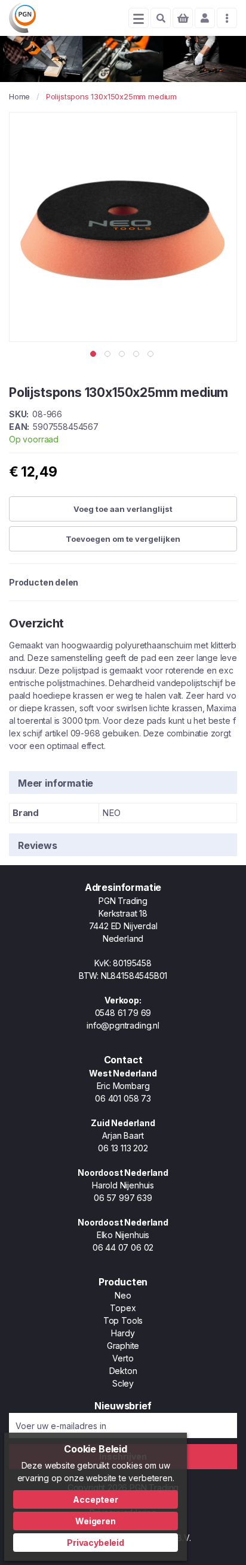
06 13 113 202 (123, 1148)
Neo (123, 1295)
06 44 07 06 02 (123, 1247)
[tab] (123, 782)
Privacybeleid (95, 1542)
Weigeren (95, 1521)
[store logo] (22, 18)
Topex (123, 1308)
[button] (94, 354)
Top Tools (123, 1320)
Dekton (123, 1371)
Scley (123, 1383)
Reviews (37, 845)
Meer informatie (55, 783)
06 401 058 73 (123, 1098)
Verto (122, 1358)
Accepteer (95, 1499)
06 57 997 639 (123, 1198)
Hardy (122, 1333)
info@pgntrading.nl (123, 1025)
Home (19, 96)
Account (205, 18)
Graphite (123, 1345)
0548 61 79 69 (123, 1013)
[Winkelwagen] (183, 18)
